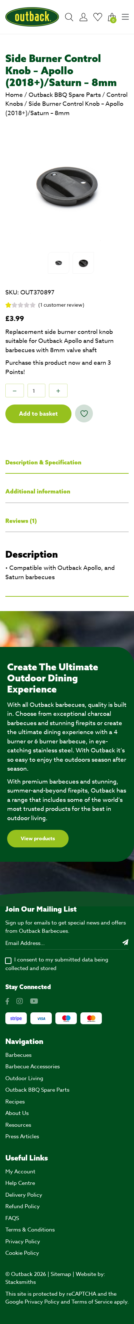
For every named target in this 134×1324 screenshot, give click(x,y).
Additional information (37, 491)
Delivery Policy (23, 1195)
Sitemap (61, 1274)
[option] (67, 187)
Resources (18, 1125)
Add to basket (38, 414)
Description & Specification (43, 462)
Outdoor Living (24, 1078)
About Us (17, 1113)
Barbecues (18, 1055)
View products (38, 838)
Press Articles (22, 1136)
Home (14, 94)
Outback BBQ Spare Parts (65, 94)
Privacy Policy (22, 1241)
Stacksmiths (20, 1282)
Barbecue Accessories (32, 1066)
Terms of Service (92, 1302)
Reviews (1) (21, 520)
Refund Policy (22, 1206)
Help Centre (20, 1183)
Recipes (15, 1102)
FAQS (12, 1218)
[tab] (67, 463)
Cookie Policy (22, 1253)
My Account (20, 1172)
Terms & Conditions (30, 1230)
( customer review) (61, 304)
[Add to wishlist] (84, 413)
